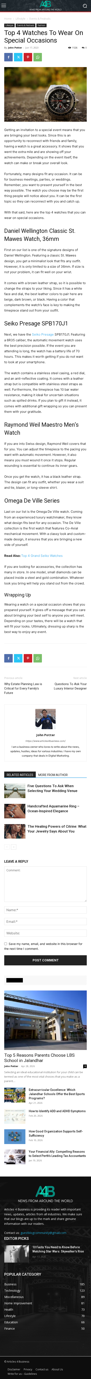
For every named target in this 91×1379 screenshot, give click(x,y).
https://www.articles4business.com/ (46, 740)
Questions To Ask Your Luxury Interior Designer (70, 686)
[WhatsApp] (37, 57)
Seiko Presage (43, 334)
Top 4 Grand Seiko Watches (42, 556)
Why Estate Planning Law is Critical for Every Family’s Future (23, 688)
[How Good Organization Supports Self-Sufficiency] (14, 1136)
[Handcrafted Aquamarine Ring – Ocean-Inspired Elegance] (14, 811)
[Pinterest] (28, 57)
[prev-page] (7, 847)
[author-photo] (45, 729)
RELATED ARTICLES (20, 775)
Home (8, 18)
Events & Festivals (39, 18)
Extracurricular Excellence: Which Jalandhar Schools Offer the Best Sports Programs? (57, 1094)
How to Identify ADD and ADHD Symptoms (57, 1111)
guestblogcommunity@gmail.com (43, 1233)
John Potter (15, 47)
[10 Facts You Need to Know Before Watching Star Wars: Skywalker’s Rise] (16, 1254)
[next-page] (13, 847)
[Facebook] (8, 57)
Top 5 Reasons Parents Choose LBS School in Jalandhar (39, 1058)
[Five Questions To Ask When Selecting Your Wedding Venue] (14, 791)
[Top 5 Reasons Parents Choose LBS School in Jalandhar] (45, 1020)
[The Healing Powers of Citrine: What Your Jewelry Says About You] (14, 831)
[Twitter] (18, 57)
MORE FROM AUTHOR (53, 775)
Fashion (41, 25)
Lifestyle (20, 18)
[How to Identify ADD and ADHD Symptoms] (14, 1116)
